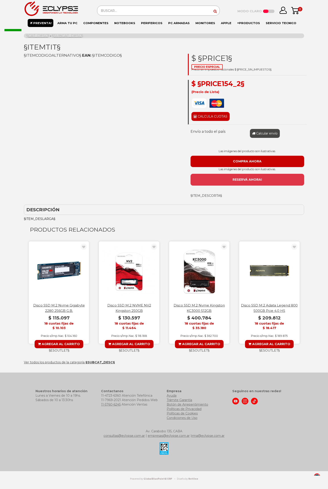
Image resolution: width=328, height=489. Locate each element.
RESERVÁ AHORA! (247, 180)
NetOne (187, 479)
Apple (226, 23)
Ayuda (171, 396)
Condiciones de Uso (182, 418)
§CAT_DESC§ (38, 35)
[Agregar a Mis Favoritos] (83, 247)
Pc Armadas (179, 23)
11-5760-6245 (111, 404)
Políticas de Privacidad (184, 409)
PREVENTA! (42, 23)
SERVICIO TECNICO (281, 23)
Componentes (95, 23)
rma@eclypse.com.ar (208, 436)
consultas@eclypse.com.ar (124, 436)
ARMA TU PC (67, 23)
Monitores (205, 23)
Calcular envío (266, 133)
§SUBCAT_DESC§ (67, 35)
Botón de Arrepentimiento (187, 404)
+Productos (248, 23)
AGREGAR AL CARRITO (60, 344)
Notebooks (124, 23)
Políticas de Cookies (182, 413)
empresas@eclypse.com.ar (169, 436)
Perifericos (151, 23)
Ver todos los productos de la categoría (69, 362)
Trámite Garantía (179, 400)
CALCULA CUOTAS (212, 116)
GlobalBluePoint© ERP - (153, 479)
